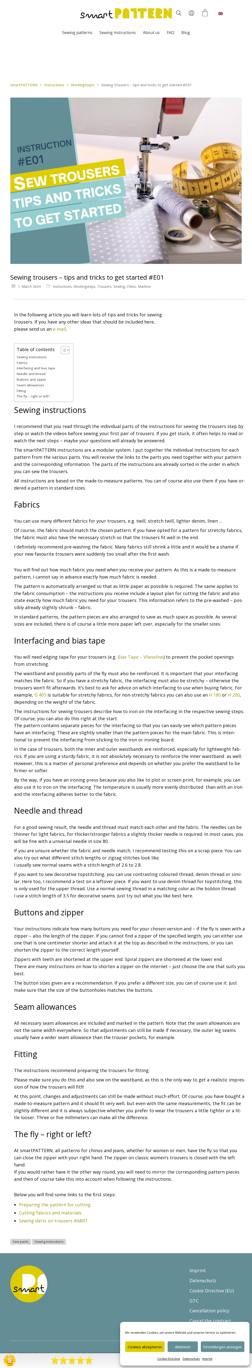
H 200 (234, 695)
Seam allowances (30, 385)
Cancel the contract (210, 1321)
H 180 (215, 695)
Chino (131, 286)
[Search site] (178, 13)
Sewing (119, 286)
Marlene (144, 286)
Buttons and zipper (31, 379)
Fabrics (22, 362)
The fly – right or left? (33, 396)
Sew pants (21, 1241)
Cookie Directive (168, 1359)
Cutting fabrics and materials (50, 1213)
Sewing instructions (32, 357)
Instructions (62, 286)
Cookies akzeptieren (145, 1346)
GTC (193, 1301)
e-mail (59, 329)
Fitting (21, 391)
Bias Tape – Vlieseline (140, 657)
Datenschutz (191, 1359)
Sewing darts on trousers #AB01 (53, 1221)
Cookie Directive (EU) (211, 1291)
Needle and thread (31, 374)
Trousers (104, 286)
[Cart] (205, 13)
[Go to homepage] (126, 13)
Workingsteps (84, 286)
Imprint (207, 1359)
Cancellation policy (209, 1311)
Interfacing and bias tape (36, 368)
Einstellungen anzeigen (222, 1346)
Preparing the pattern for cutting (55, 1205)
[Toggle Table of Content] (62, 350)
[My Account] (191, 13)
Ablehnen (182, 1346)
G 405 (40, 695)
